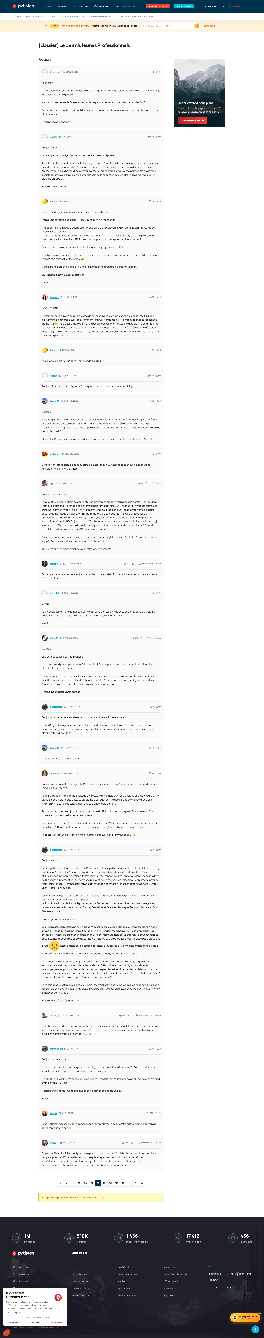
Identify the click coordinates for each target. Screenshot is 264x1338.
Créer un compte (214, 6)
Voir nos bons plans (190, 120)
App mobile (124, 1288)
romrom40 (55, 563)
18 (79, 1183)
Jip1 (51, 483)
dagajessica (56, 706)
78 (123, 1183)
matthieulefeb (57, 1048)
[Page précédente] (67, 1183)
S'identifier (234, 6)
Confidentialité (125, 1267)
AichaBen (55, 454)
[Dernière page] (142, 1183)
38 (116, 1183)
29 (104, 1183)
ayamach (54, 773)
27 (91, 1183)
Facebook (24, 1267)
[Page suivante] (136, 1183)
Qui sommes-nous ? (128, 1274)
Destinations (63, 6)
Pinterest (24, 1281)
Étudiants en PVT (127, 1295)
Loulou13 (54, 401)
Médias (121, 1281)
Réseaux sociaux (80, 1295)
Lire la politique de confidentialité (20, 1313)
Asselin (53, 136)
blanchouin (55, 72)
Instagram (24, 1274)
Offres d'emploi (101, 6)
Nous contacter (171, 1267)
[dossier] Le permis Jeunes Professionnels (84, 45)
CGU (74, 1267)
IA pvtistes (168, 1295)
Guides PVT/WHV (81, 1288)
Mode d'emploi (79, 1274)
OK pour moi (56, 1322)
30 (110, 1183)
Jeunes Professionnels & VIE (100, 16)
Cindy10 (54, 638)
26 (85, 1183)
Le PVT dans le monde (175, 1274)
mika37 (54, 1142)
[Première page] (60, 1183)
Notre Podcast (170, 1288)
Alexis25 (54, 593)
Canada (54, 16)
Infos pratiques (81, 6)
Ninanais (54, 297)
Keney (53, 201)
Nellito (53, 1113)
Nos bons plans (184, 6)
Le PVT (48, 6)
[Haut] (255, 1329)
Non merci (14, 1322)
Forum (116, 6)
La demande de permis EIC (73, 16)
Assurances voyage (158, 6)
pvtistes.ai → (211, 25)
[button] (6, 1332)
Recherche (129, 6)
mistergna (55, 1015)
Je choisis (35, 1322)
